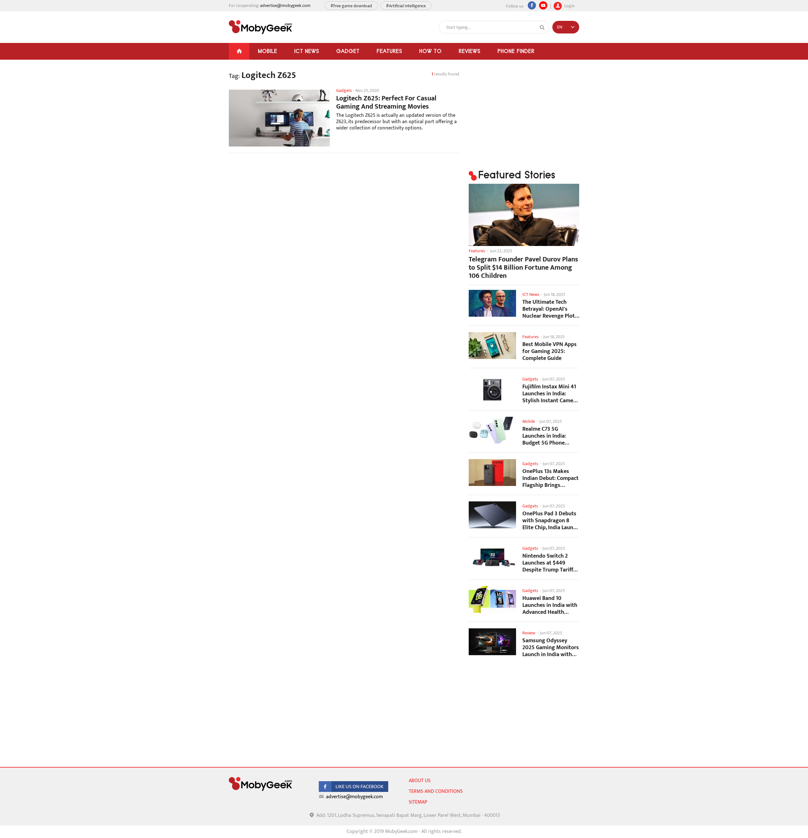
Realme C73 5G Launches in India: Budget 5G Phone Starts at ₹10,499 (544, 436)
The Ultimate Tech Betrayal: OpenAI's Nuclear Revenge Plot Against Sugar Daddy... (550, 309)
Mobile (267, 51)
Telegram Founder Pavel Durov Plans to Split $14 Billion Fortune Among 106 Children (523, 267)
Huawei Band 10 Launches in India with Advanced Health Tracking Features (549, 605)
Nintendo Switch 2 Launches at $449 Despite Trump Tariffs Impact (549, 563)
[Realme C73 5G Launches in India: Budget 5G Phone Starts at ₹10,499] (492, 430)
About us (420, 780)
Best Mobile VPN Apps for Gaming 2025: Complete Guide (549, 351)
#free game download (351, 5)
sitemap (418, 802)
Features (389, 51)
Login (568, 5)
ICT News (306, 51)
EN (559, 27)
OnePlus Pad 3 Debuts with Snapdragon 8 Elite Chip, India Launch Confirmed (550, 520)
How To (430, 51)
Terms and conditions (436, 791)
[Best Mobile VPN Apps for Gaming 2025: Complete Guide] (492, 345)
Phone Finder (515, 51)
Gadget (347, 51)
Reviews (469, 51)
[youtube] (543, 5)
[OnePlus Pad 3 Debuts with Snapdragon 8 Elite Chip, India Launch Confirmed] (492, 514)
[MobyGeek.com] (260, 27)
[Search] (542, 27)
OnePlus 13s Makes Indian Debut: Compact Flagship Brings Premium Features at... (550, 478)
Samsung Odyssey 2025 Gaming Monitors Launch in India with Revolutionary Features (550, 647)
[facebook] (353, 790)
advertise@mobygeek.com (285, 5)
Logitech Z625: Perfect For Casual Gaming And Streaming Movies (386, 102)
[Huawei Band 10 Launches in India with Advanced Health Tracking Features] (492, 599)
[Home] (239, 51)
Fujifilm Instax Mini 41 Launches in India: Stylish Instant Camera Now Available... (550, 393)
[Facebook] (532, 5)
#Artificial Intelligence (406, 5)
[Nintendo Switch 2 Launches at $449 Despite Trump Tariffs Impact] (492, 557)
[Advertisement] (344, 208)
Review (528, 633)
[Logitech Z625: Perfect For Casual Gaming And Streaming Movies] (279, 118)
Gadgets (344, 90)
